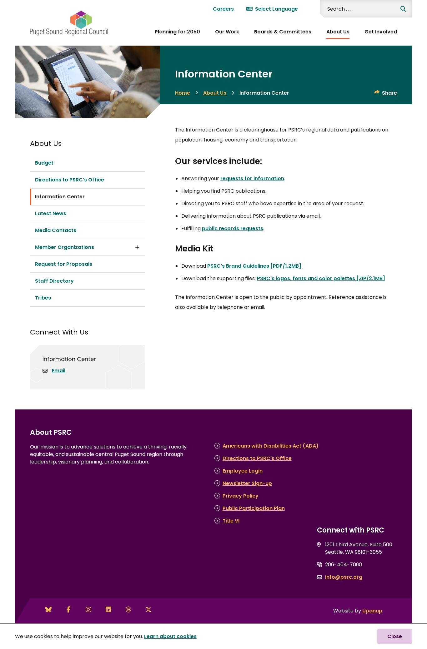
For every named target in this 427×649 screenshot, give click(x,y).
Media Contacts (55, 230)
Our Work (227, 31)
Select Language (276, 8)
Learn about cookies (170, 636)
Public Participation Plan (254, 508)
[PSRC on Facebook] (68, 609)
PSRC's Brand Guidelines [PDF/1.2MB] (254, 266)
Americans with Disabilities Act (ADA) (271, 445)
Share (389, 93)
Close (394, 636)
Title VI (231, 520)
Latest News (50, 213)
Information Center (60, 196)
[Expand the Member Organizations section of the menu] (137, 247)
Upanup (372, 610)
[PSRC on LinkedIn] (108, 609)
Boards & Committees (282, 31)
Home (182, 93)
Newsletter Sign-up (247, 483)
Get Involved (380, 31)
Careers (223, 8)
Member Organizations (64, 247)
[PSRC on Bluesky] (48, 609)
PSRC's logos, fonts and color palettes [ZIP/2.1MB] (321, 278)
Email (58, 370)
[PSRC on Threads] (128, 609)
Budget (44, 162)
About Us (337, 31)
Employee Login (243, 470)
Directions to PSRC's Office (69, 179)
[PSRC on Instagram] (88, 609)
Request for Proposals (63, 264)
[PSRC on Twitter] (148, 609)
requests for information (252, 178)
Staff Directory (54, 281)
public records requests (232, 228)
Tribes (43, 297)
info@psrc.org (343, 577)
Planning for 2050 (177, 31)
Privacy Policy (241, 495)
